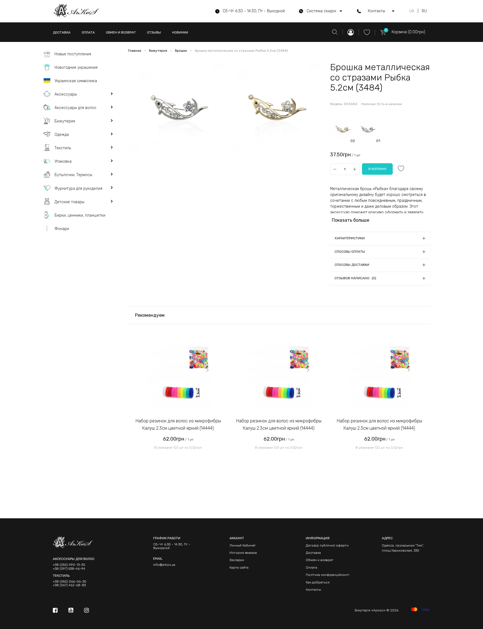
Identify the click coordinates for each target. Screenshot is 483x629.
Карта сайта (238, 567)
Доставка (313, 553)
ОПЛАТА (88, 32)
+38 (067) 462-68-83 (69, 585)
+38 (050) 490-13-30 (69, 565)
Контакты (313, 590)
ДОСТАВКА (61, 32)
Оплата (311, 567)
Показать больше (350, 220)
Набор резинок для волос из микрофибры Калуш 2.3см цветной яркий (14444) (178, 424)
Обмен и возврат (319, 560)
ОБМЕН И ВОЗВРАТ (121, 32)
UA (411, 11)
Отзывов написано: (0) (355, 278)
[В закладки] (401, 168)
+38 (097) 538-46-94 (69, 569)
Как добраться (318, 582)
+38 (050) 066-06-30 (69, 581)
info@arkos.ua (164, 565)
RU (424, 11)
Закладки (236, 560)
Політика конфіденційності (327, 575)
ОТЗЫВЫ (154, 32)
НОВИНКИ (180, 32)
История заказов (243, 553)
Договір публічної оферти (327, 545)
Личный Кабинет (242, 545)
